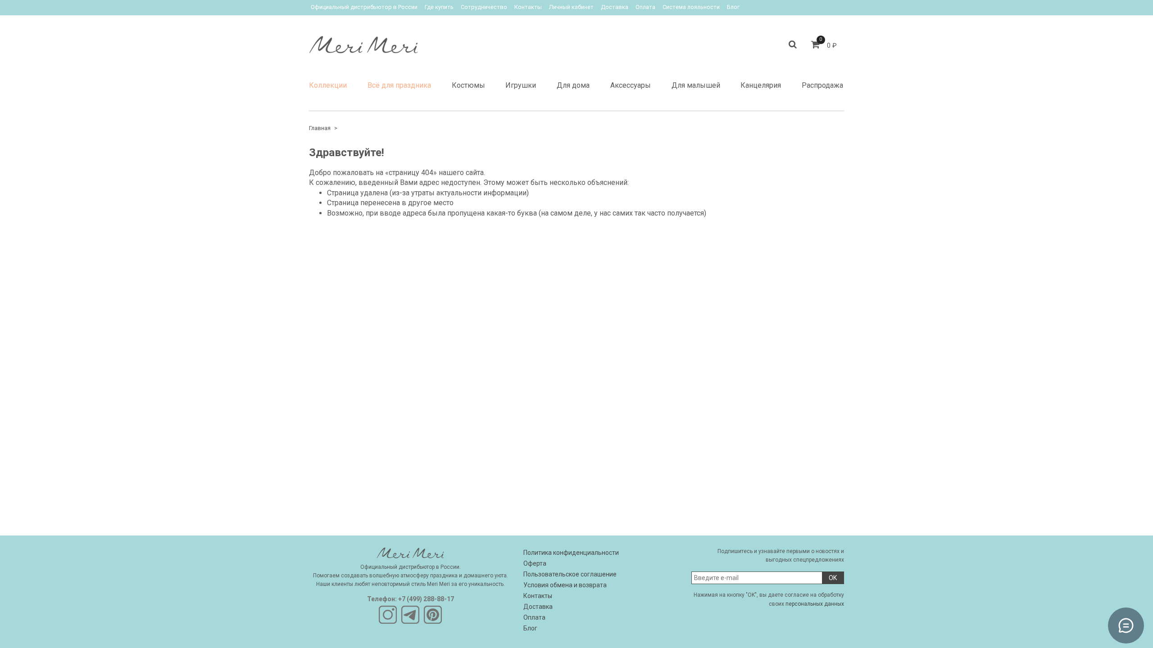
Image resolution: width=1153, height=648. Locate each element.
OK (833, 577)
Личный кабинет (571, 7)
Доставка (614, 7)
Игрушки (520, 85)
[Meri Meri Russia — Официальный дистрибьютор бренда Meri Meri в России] (363, 42)
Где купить (439, 7)
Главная (320, 128)
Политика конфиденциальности (571, 552)
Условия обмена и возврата (565, 585)
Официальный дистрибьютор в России (364, 7)
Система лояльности (691, 7)
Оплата (645, 7)
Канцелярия (760, 85)
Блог (733, 7)
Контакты (528, 7)
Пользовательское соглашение (570, 574)
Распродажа (822, 85)
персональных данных (814, 604)
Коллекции (328, 85)
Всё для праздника (399, 85)
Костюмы (468, 85)
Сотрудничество (484, 7)
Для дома (573, 85)
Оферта (534, 563)
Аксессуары (630, 85)
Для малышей (696, 85)
